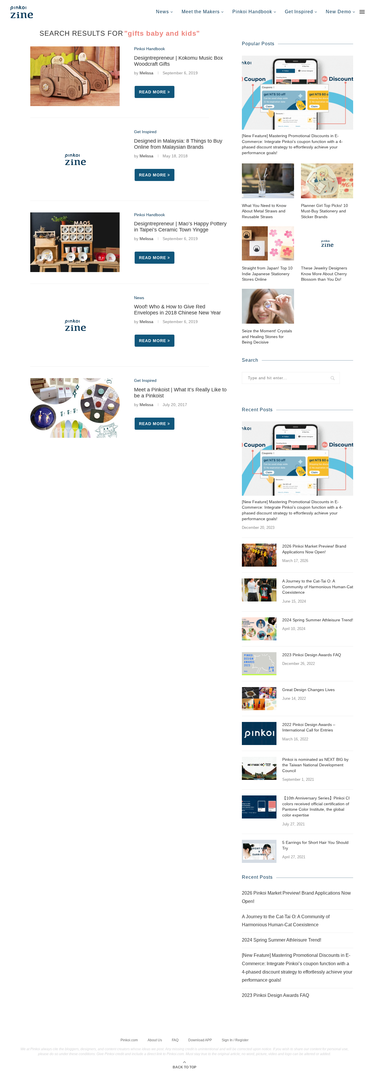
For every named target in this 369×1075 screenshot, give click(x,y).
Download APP (200, 1040)
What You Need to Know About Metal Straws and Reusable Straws (264, 211)
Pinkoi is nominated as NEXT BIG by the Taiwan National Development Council (315, 765)
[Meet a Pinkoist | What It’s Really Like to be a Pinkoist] (75, 408)
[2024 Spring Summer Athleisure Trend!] (259, 628)
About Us (155, 1040)
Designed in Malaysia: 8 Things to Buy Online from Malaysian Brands (178, 144)
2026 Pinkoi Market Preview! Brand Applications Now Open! (314, 549)
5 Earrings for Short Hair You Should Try (315, 845)
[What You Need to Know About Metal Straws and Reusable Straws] (268, 180)
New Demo (338, 11)
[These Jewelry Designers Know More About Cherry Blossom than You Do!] (327, 243)
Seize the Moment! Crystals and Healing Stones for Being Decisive (267, 336)
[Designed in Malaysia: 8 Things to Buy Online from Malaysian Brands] (75, 159)
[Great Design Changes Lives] (259, 698)
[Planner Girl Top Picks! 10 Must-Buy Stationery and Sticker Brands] (327, 180)
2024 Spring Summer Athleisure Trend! (317, 620)
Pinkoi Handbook (252, 11)
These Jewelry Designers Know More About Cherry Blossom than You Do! (324, 274)
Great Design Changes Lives (308, 689)
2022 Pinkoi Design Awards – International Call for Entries (308, 727)
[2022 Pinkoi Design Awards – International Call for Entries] (259, 733)
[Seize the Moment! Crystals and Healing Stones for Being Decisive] (268, 306)
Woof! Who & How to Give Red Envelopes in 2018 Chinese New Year (177, 310)
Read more (152, 92)
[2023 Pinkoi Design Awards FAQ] (259, 663)
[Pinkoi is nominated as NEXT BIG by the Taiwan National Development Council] (259, 768)
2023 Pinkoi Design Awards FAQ (311, 654)
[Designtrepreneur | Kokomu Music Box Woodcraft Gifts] (75, 76)
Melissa (146, 73)
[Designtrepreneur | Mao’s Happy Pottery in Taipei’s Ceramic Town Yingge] (75, 242)
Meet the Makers (201, 11)
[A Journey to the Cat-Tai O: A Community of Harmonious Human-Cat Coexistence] (259, 589)
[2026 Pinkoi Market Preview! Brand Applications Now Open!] (259, 555)
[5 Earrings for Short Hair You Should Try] (259, 851)
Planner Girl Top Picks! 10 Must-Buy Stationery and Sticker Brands (324, 211)
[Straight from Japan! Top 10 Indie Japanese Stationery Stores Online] (268, 243)
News (162, 11)
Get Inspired (299, 11)
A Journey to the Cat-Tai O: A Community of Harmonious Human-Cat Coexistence (317, 587)
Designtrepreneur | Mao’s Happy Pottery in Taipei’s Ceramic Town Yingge (180, 227)
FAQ (175, 1040)
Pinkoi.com (129, 1040)
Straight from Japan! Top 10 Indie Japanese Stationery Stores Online (267, 274)
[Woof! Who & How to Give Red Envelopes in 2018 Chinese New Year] (75, 325)
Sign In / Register (235, 1040)
